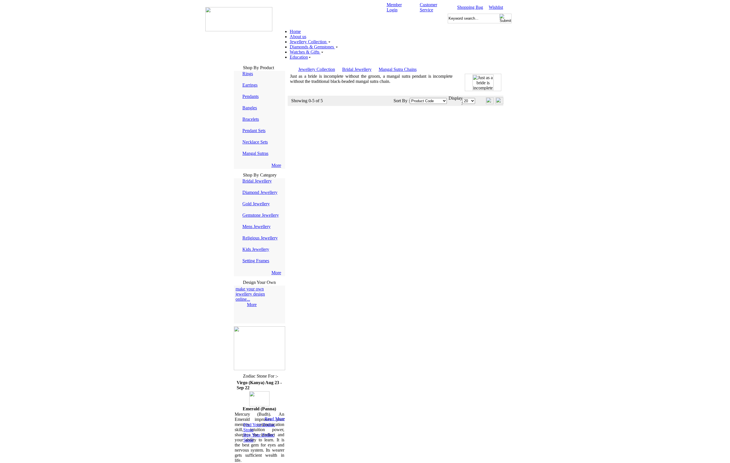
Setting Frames (255, 260)
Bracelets (250, 119)
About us (298, 36)
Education (299, 57)
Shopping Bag (470, 7)
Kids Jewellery (255, 249)
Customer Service (428, 7)
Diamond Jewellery (259, 192)
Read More (275, 418)
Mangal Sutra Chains (398, 69)
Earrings (249, 85)
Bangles (249, 107)
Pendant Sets (253, 130)
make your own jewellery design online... (250, 294)
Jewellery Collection (309, 41)
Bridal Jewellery (257, 181)
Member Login (394, 7)
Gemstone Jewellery (260, 215)
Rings (247, 73)
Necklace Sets (255, 142)
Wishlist (496, 7)
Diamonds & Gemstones (312, 46)
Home (295, 31)
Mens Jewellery (256, 226)
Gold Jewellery (256, 203)
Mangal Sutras (255, 153)
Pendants (250, 96)
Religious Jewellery (260, 237)
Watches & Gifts (305, 52)
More (276, 165)
